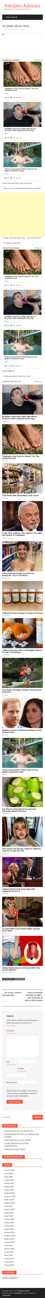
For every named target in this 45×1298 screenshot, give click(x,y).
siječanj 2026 (9, 1193)
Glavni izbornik (11, 17)
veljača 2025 (9, 1229)
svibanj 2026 (9, 1180)
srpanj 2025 (8, 1213)
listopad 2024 (9, 1242)
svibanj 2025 (9, 1219)
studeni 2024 (9, 1239)
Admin (23, 29)
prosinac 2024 (9, 1236)
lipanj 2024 (8, 1255)
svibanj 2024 (9, 1258)
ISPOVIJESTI (20, 979)
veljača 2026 (9, 1190)
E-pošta (21, 1070)
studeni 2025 (9, 1200)
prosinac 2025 (9, 1196)
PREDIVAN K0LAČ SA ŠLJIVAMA (17, 1140)
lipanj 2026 (8, 1177)
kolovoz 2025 (9, 1209)
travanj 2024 (9, 1262)
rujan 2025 (8, 1206)
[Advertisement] (22, 214)
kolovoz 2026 (9, 1170)
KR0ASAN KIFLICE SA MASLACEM (18, 1131)
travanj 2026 (9, 1183)
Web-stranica (12, 1083)
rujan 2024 (8, 1245)
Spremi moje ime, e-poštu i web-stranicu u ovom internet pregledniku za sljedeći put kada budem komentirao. (22, 1093)
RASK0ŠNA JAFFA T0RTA (14, 1149)
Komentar (11, 1032)
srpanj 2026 (8, 1173)
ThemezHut (6, 1295)
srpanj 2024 (8, 1252)
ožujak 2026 (9, 1187)
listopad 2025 (9, 1203)
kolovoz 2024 (9, 1249)
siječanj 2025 (9, 1232)
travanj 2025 (9, 1223)
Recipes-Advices (22, 5)
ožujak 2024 (9, 1265)
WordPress (18, 1293)
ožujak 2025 (9, 1226)
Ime (11, 1063)
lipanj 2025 (8, 1216)
